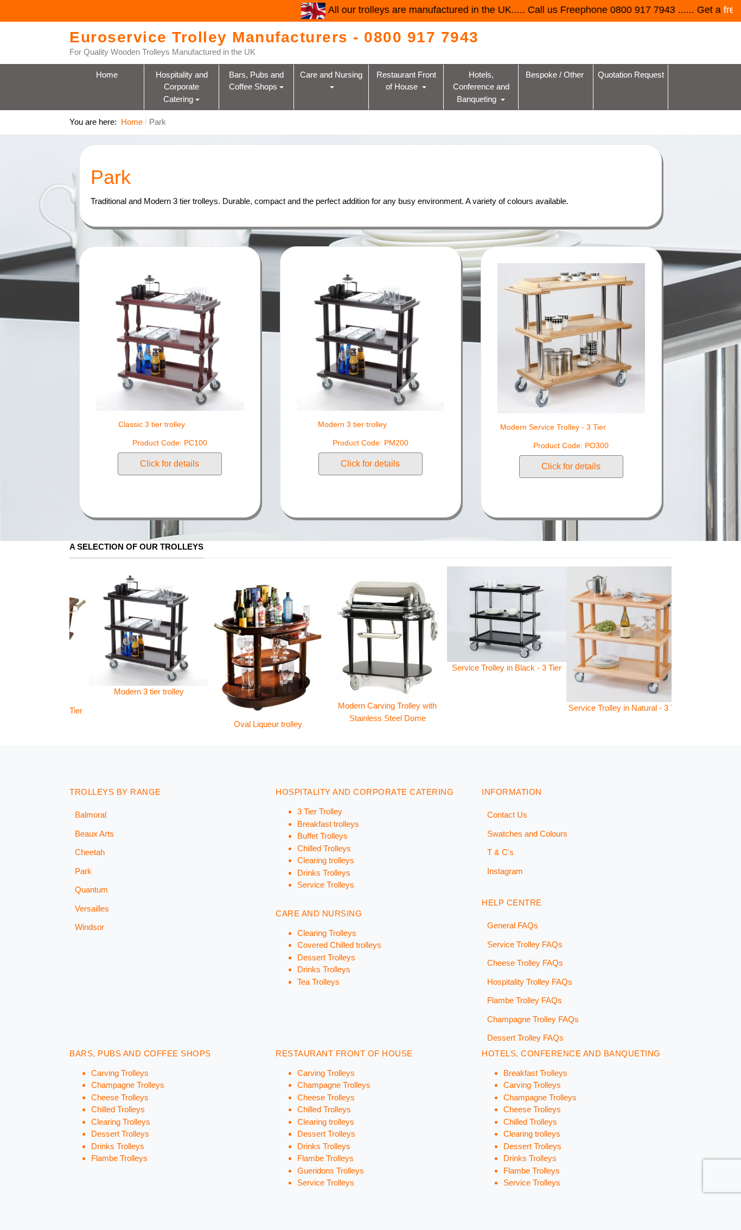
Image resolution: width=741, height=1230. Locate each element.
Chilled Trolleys (324, 848)
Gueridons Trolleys (330, 1170)
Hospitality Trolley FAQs (529, 981)
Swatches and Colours (527, 833)
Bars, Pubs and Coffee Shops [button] (257, 80)
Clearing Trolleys (326, 933)
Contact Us (507, 814)
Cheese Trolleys (120, 1097)
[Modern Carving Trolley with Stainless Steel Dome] (305, 632)
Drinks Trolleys (323, 872)
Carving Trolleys (120, 1073)
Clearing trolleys (325, 860)
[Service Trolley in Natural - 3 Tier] (543, 633)
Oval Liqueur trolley (185, 724)
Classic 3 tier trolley (151, 424)
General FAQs (512, 925)
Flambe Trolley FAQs (524, 1000)
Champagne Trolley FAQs (533, 1019)
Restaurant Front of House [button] (407, 80)
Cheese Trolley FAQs (525, 962)
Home (107, 74)
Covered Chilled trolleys (339, 944)
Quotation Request (631, 74)
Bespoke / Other (556, 74)
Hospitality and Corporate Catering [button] (183, 86)
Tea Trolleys (318, 981)
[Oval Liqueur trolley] (185, 641)
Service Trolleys (325, 884)
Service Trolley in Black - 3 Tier (424, 667)
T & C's (500, 852)
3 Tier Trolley (319, 811)
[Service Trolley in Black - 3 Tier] (424, 613)
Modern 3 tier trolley (352, 424)
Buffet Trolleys (322, 835)
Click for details (169, 463)
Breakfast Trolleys (535, 1073)
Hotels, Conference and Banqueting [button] (482, 86)
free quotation (694, 9)
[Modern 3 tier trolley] (370, 336)
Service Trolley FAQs (525, 944)
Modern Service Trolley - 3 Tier (553, 427)
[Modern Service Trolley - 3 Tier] (571, 337)
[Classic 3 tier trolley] (170, 336)
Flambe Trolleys (119, 1158)
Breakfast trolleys (328, 824)
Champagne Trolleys (127, 1084)
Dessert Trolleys (326, 957)
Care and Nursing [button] (332, 74)
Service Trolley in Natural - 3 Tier (543, 707)
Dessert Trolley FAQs (525, 1037)
